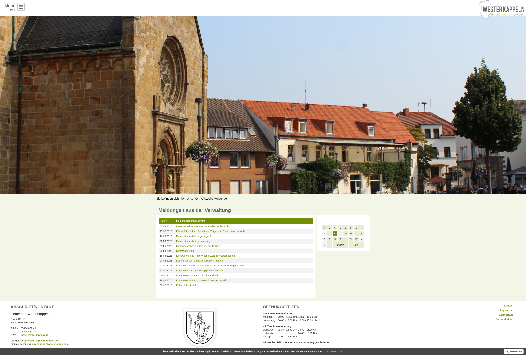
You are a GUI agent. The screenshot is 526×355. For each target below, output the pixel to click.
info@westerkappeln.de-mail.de (39, 340)
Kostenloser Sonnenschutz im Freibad (197, 275)
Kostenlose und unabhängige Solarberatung (200, 270)
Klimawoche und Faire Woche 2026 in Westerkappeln (205, 255)
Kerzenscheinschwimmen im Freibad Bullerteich (202, 226)
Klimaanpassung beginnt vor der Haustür (198, 246)
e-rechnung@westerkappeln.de (50, 344)
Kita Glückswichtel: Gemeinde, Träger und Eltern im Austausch (210, 231)
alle (356, 245)
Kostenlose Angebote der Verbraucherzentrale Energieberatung (210, 265)
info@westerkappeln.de (34, 335)
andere (340, 245)
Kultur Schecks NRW (187, 285)
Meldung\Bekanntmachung (190, 221)
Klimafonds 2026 (185, 251)
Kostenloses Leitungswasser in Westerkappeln (201, 280)
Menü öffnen (21, 6)
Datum (163, 221)
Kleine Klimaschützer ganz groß (193, 236)
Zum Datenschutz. (334, 351)
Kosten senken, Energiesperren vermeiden (199, 260)
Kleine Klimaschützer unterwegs (193, 241)
